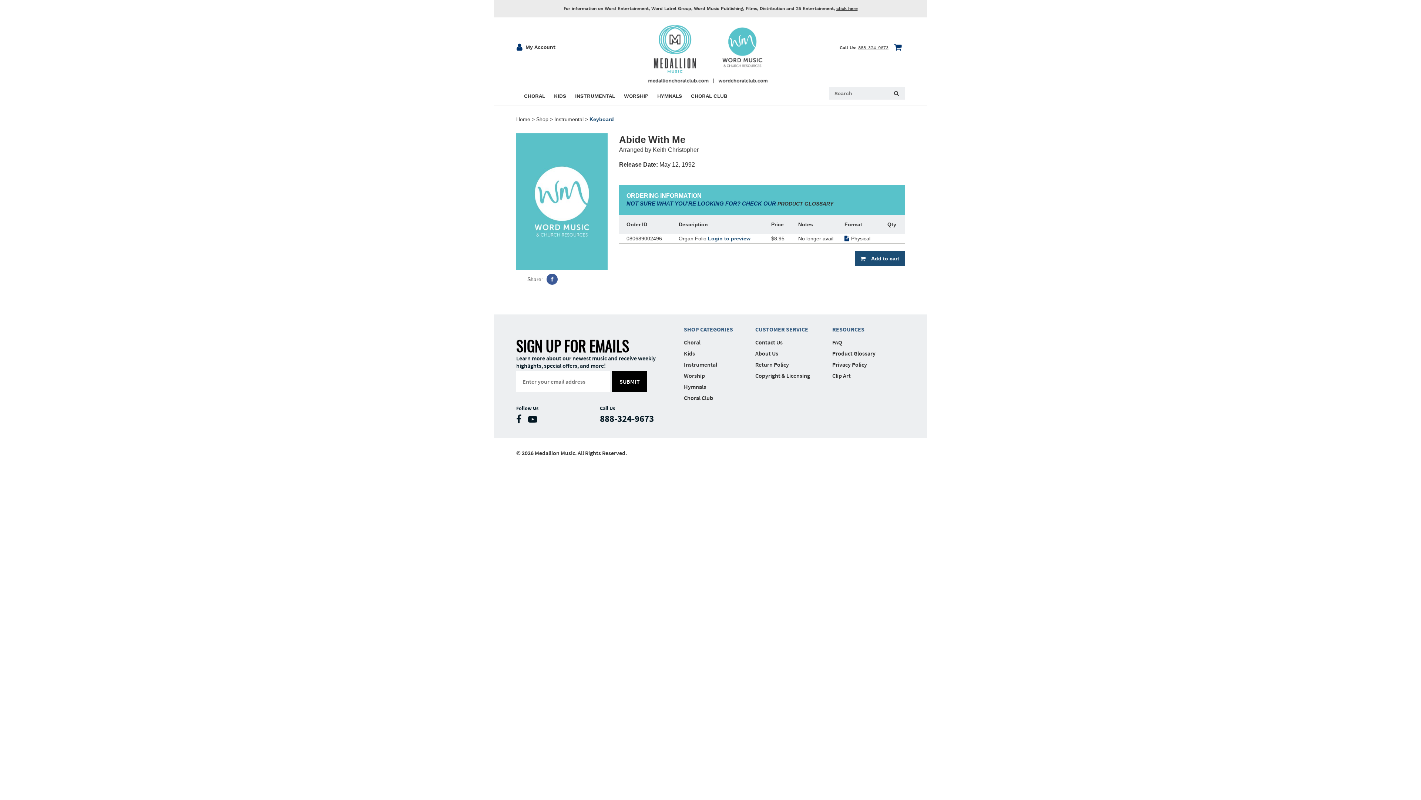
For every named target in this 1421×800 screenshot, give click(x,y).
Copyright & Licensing (782, 375)
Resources (848, 329)
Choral (692, 342)
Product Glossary (854, 353)
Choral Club (698, 397)
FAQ (837, 342)
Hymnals (695, 386)
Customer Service (781, 329)
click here (847, 8)
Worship (694, 375)
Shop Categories (708, 329)
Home (523, 119)
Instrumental (569, 119)
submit (629, 381)
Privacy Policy (849, 364)
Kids (689, 353)
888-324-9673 (873, 47)
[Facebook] (552, 279)
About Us (766, 353)
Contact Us (769, 342)
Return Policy (772, 364)
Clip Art (841, 375)
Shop (542, 119)
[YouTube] (534, 421)
